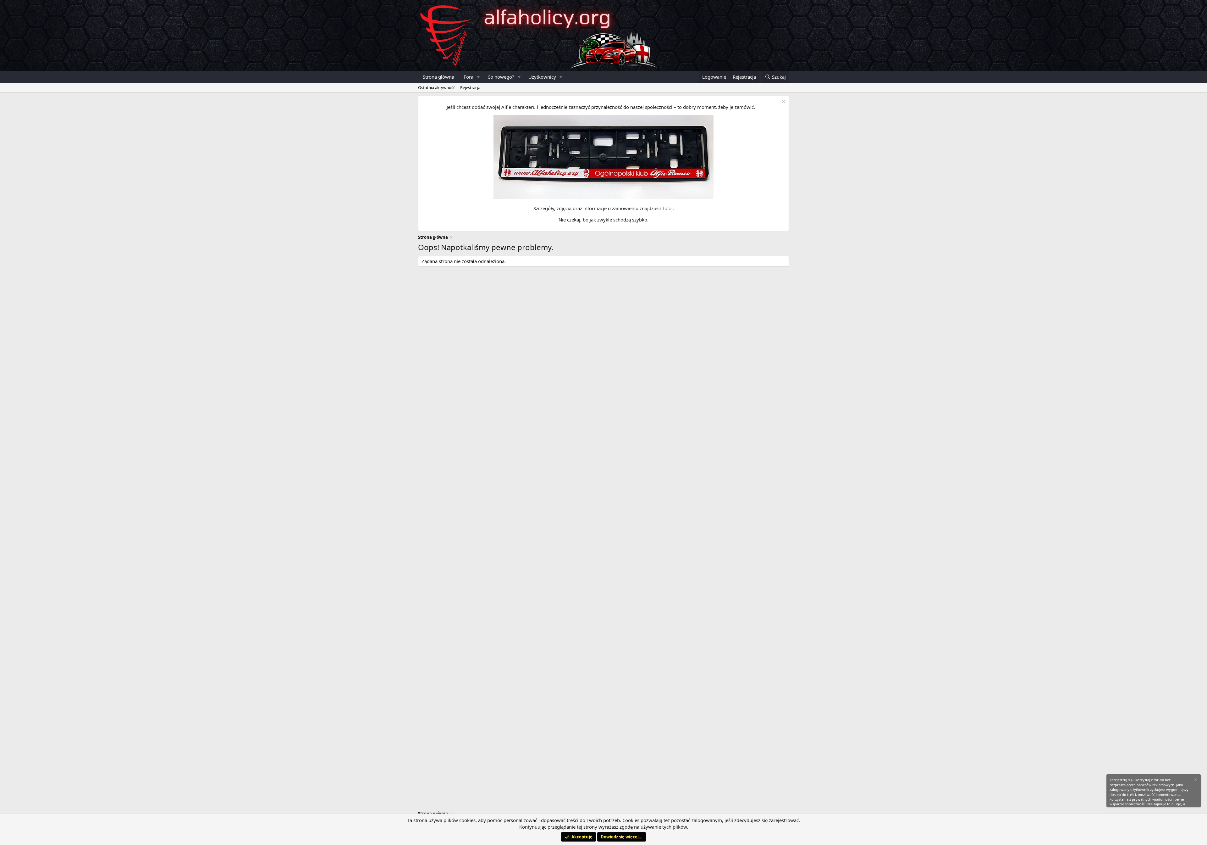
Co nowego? (501, 77)
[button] (478, 77)
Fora (468, 77)
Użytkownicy (542, 77)
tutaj (668, 208)
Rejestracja (470, 87)
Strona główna (438, 77)
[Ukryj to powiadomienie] (782, 102)
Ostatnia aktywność (436, 87)
